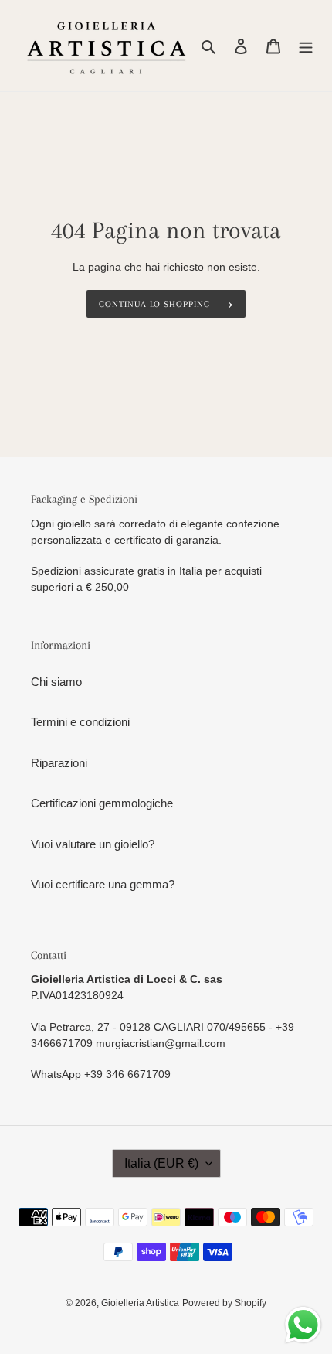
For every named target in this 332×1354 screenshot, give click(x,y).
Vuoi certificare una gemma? (102, 884)
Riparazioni (59, 762)
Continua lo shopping (154, 303)
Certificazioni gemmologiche (102, 803)
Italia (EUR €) (161, 1163)
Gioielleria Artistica (140, 1303)
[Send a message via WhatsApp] (303, 1325)
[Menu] (306, 46)
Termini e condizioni (80, 721)
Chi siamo (56, 681)
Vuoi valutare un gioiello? (92, 844)
